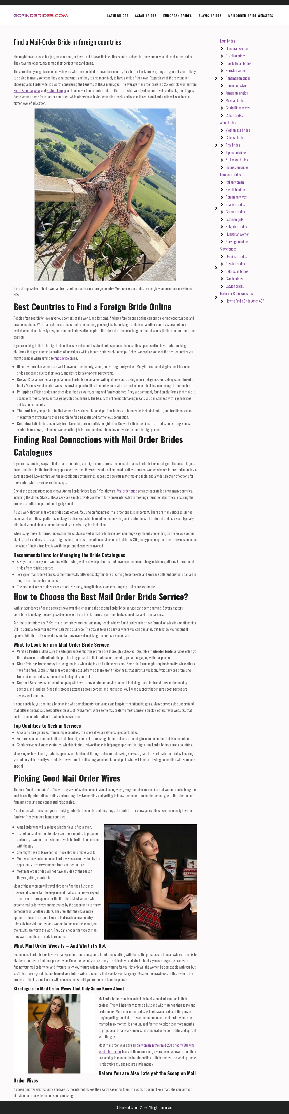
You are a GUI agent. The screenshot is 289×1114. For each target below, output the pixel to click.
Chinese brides (235, 137)
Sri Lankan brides (237, 160)
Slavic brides (228, 249)
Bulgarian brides (236, 226)
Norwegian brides (237, 241)
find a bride (61, 358)
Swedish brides (236, 189)
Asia (37, 90)
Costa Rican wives (238, 108)
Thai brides (233, 145)
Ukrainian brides (236, 256)
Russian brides (235, 264)
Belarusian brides (237, 271)
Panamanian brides (238, 78)
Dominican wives (236, 85)
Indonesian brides (237, 167)
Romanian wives (236, 197)
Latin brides (227, 41)
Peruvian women (236, 70)
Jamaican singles (237, 93)
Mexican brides (235, 100)
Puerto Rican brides (238, 63)
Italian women (235, 182)
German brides (235, 212)
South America (23, 90)
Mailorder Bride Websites (236, 293)
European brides (230, 174)
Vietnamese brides (238, 130)
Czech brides (234, 278)
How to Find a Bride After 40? (245, 301)
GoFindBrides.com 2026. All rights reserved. (144, 1107)
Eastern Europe (56, 90)
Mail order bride (127, 491)
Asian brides (228, 122)
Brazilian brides (236, 56)
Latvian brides (235, 286)
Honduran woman (237, 48)
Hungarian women (237, 234)
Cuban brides (234, 115)
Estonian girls (234, 219)
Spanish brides (235, 204)
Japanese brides (236, 152)
